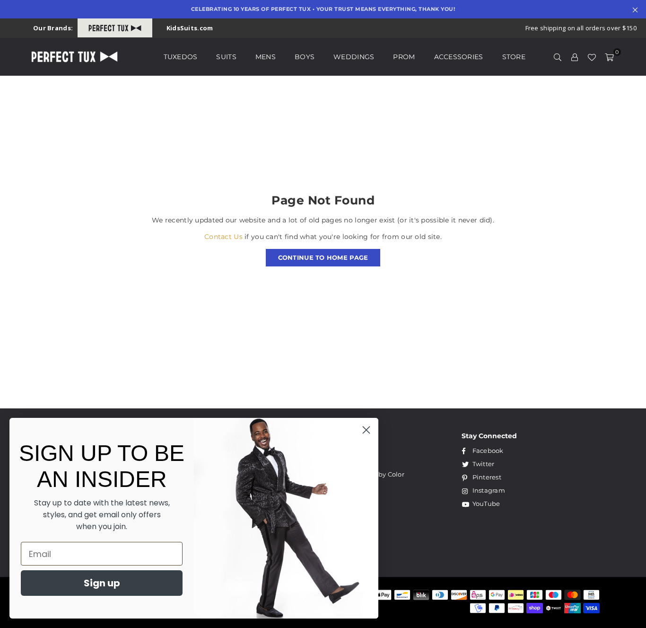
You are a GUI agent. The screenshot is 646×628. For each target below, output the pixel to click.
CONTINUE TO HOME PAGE (323, 257)
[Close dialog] (366, 430)
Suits (226, 57)
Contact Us (223, 236)
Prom (404, 57)
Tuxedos (181, 57)
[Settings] (574, 57)
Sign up (102, 583)
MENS (265, 57)
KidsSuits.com (189, 28)
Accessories (458, 57)
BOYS (304, 57)
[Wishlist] (591, 57)
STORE (513, 57)
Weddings (353, 57)
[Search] (557, 57)
